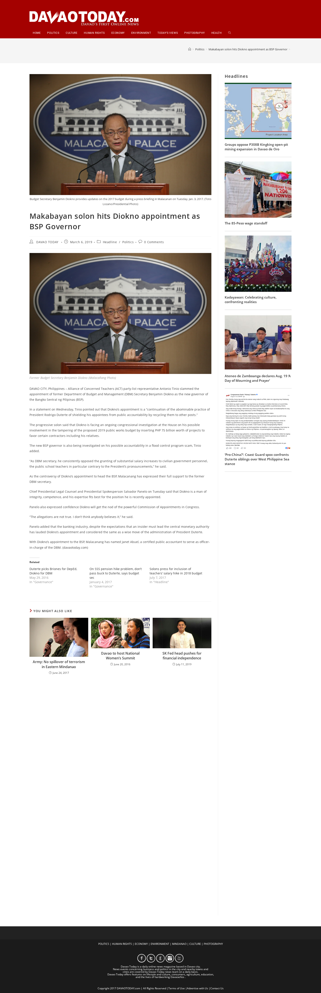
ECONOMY (141, 944)
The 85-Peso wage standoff (246, 223)
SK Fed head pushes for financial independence (182, 655)
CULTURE (195, 944)
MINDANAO (179, 944)
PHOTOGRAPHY (213, 944)
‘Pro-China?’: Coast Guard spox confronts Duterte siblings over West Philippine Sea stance (257, 459)
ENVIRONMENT (160, 944)
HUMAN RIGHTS (122, 944)
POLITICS (103, 944)
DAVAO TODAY (47, 242)
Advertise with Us (197, 988)
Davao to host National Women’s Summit (120, 655)
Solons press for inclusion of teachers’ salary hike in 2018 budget (176, 571)
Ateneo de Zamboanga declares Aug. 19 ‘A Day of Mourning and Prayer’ (258, 378)
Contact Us (217, 988)
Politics (128, 242)
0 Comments (154, 242)
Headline (110, 242)
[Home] (189, 49)
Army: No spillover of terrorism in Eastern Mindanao (59, 664)
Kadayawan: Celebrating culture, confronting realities (250, 299)
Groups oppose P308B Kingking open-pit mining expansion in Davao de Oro (256, 146)
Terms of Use (176, 988)
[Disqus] (120, 735)
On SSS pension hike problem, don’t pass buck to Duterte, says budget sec (116, 573)
